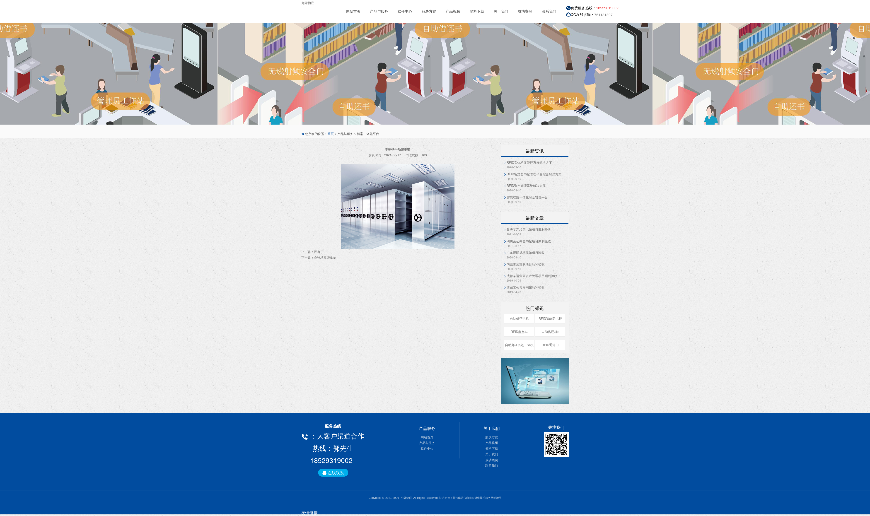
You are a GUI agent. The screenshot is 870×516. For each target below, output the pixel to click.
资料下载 (477, 11)
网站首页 (353, 11)
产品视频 (453, 11)
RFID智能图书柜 (550, 318)
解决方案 (429, 11)
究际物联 (307, 2)
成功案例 (525, 11)
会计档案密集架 (325, 257)
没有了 (319, 251)
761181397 (603, 14)
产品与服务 (379, 11)
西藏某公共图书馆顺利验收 (526, 287)
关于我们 (501, 11)
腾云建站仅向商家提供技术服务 (472, 497)
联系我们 (549, 11)
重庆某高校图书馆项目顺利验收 (529, 229)
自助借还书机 (519, 318)
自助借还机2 (550, 331)
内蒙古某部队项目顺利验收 (526, 264)
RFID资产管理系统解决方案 (526, 185)
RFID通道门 (550, 344)
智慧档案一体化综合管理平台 (527, 197)
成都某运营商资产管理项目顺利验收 (532, 275)
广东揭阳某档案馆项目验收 (526, 252)
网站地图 (496, 497)
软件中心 (405, 11)
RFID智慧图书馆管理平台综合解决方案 (534, 174)
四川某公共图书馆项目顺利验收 (529, 241)
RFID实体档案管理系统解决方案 (529, 162)
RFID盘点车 (519, 331)
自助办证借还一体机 (519, 344)
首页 (330, 133)
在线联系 (335, 472)
